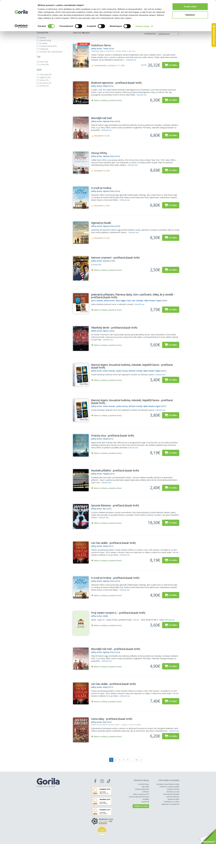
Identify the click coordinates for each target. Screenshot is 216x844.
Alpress (106, 331)
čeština (44, 80)
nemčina (44, 86)
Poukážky (145, 799)
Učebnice (145, 792)
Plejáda (106, 474)
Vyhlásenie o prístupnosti (170, 804)
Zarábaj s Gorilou (173, 789)
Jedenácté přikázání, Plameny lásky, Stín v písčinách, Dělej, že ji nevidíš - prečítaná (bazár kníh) (132, 296)
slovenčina (45, 83)
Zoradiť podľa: (150, 33)
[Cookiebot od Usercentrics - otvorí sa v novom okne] (21, 26)
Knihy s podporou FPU (141, 794)
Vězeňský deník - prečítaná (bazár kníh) (114, 327)
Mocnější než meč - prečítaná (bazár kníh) (115, 649)
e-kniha (44, 64)
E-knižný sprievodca (142, 789)
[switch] (78, 26)
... (131, 760)
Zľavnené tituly (45, 40)
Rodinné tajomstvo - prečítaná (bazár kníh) (116, 82)
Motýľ (105, 86)
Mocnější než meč (101, 118)
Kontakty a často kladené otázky (168, 784)
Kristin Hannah (109, 371)
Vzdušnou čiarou (101, 45)
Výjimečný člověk (101, 223)
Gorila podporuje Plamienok (139, 797)
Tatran (105, 48)
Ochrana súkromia (172, 797)
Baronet (106, 261)
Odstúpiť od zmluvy (141, 806)
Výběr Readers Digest (153, 300)
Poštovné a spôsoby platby (169, 787)
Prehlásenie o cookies (171, 802)
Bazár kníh (145, 802)
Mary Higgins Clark (123, 300)
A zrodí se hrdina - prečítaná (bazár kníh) (115, 577)
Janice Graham (97, 300)
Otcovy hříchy (99, 153)
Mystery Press (108, 121)
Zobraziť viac (131, 60)
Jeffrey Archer (96, 48)
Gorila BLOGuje (143, 784)
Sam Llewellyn (137, 300)
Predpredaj (43, 49)
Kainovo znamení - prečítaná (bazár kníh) (115, 257)
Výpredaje (145, 787)
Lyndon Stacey (122, 371)
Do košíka (173, 65)
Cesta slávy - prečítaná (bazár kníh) (111, 719)
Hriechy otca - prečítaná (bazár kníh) (112, 435)
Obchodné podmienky (171, 794)
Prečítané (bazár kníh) (48, 46)
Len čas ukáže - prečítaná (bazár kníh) (113, 543)
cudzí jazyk (45, 74)
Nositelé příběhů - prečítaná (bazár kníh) (115, 470)
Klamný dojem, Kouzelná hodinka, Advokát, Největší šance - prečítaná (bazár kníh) (132, 366)
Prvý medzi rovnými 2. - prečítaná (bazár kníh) (118, 612)
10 (137, 760)
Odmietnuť (190, 15)
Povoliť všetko (190, 7)
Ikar (104, 508)
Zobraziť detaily (143, 26)
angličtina (44, 77)
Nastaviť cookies (173, 799)
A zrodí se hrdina (101, 188)
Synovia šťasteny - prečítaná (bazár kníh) (115, 505)
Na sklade (43, 43)
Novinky (42, 37)
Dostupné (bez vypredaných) (50, 51)
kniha (43, 61)
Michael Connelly (135, 371)
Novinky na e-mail (173, 792)
